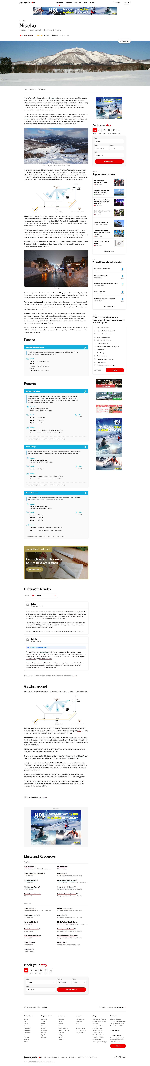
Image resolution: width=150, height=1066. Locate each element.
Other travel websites (103, 337)
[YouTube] (124, 1057)
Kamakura (27, 1032)
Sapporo (72, 614)
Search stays (70, 989)
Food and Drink (63, 1028)
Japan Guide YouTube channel (106, 331)
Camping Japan (97, 1032)
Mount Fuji (27, 1028)
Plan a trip (78, 2)
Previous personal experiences (106, 365)
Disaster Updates (115, 1019)
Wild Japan (96, 1023)
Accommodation (81, 1030)
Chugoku (44, 1030)
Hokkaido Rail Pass (45, 659)
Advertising (72, 1057)
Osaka (26, 1023)
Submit (115, 370)
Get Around (41, 89)
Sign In (127, 2)
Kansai (43, 1028)
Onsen (60, 1026)
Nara (25, 1026)
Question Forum (115, 1030)
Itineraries (79, 1021)
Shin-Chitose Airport (81, 756)
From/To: (26, 595)
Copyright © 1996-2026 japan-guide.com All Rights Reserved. (39, 1062)
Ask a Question (108, 306)
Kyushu (43, 1035)
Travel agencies (101, 362)
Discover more (34, 569)
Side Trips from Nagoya (100, 1041)
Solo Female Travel (98, 1035)
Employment (55, 1057)
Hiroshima (27, 1030)
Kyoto (26, 1021)
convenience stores (34, 237)
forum (44, 797)
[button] (49, 1016)
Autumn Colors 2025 (116, 1026)
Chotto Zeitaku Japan (99, 1021)
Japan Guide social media (104, 334)
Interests (69, 2)
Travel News (114, 1016)
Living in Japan (80, 1032)
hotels (26, 223)
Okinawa (43, 1037)
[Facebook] (116, 1057)
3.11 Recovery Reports (99, 1019)
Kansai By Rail (97, 1039)
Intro (25, 89)
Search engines (101, 353)
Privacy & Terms (92, 1057)
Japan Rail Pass (31, 659)
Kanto (43, 1023)
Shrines (61, 1021)
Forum (86, 2)
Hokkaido (22, 21)
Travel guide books (102, 356)
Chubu (43, 1026)
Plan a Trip (79, 1016)
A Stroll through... (98, 1030)
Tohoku (43, 1021)
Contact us (64, 1057)
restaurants (84, 223)
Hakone (26, 1039)
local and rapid (44, 652)
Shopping (61, 1037)
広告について (82, 1057)
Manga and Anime (64, 1030)
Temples (61, 1019)
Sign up (118, 1046)
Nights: (74, 979)
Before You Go (80, 1019)
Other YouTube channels (104, 340)
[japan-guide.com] (27, 2)
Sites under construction (117, 1021)
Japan (68, 35)
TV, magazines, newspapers (105, 359)
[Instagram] (120, 1057)
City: (27, 979)
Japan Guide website (103, 328)
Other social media (102, 343)
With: (27, 986)
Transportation (80, 1028)
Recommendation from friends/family (108, 346)
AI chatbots (100, 350)
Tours (77, 1023)
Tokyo (26, 1019)
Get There (33, 89)
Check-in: (59, 979)
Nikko (25, 1041)
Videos (92, 2)
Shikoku (43, 1032)
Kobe (25, 1035)
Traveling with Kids (98, 1037)
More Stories (108, 251)
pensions (32, 223)
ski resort (52, 98)
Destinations (59, 2)
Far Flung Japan (97, 1028)
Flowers (61, 1039)
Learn (77, 1026)
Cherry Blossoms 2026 (117, 1023)
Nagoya (26, 1037)
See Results (97, 370)
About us (47, 1057)
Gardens (61, 1032)
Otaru (62, 654)
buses (55, 614)
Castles (61, 1023)
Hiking (60, 1035)
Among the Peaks (98, 1026)
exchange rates (72, 675)
